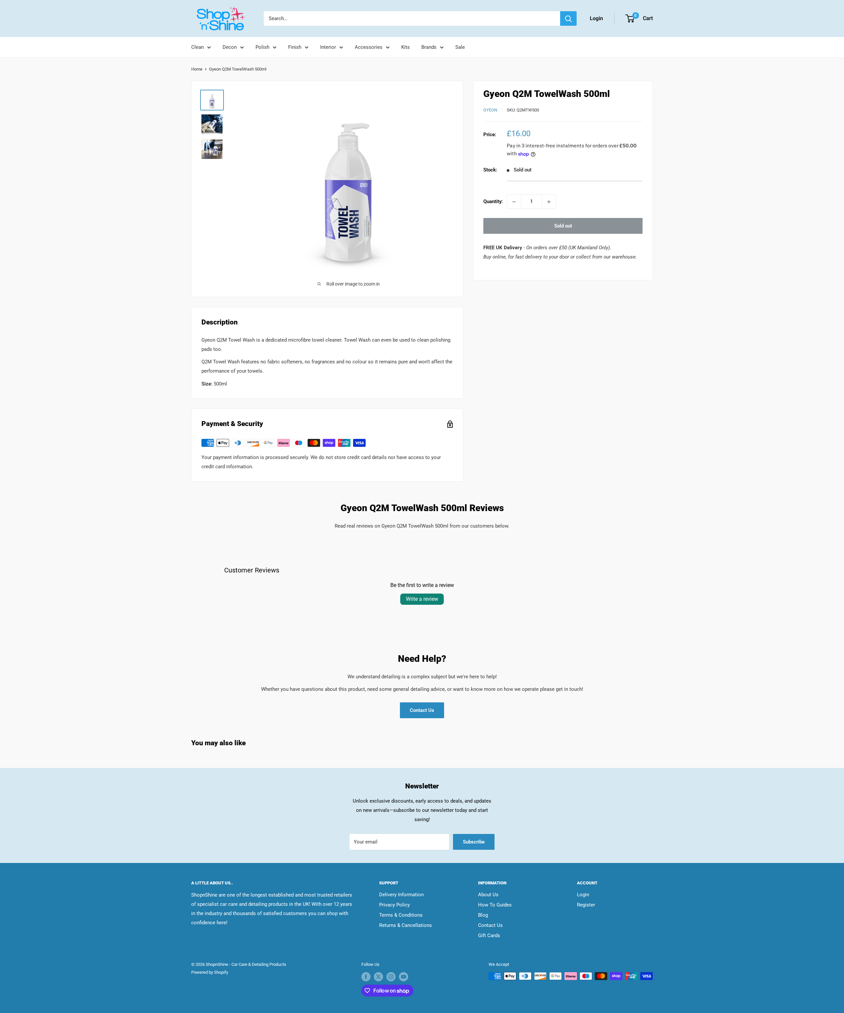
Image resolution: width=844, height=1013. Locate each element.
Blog (483, 915)
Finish (294, 47)
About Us (488, 895)
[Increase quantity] (549, 202)
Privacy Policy (394, 905)
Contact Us (422, 710)
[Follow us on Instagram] (391, 976)
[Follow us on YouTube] (403, 976)
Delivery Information (401, 895)
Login (583, 895)
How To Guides (495, 905)
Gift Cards (489, 935)
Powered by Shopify (209, 972)
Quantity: (493, 202)
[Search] (568, 18)
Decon (230, 47)
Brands (429, 47)
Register (586, 905)
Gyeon (490, 109)
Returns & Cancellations (405, 925)
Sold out (563, 226)
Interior (328, 47)
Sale (460, 47)
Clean (197, 47)
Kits (405, 47)
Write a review (422, 599)
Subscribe (474, 842)
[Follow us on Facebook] (366, 976)
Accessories (368, 47)
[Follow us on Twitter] (378, 976)
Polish (262, 47)
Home (196, 69)
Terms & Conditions (401, 915)
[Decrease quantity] (514, 202)
